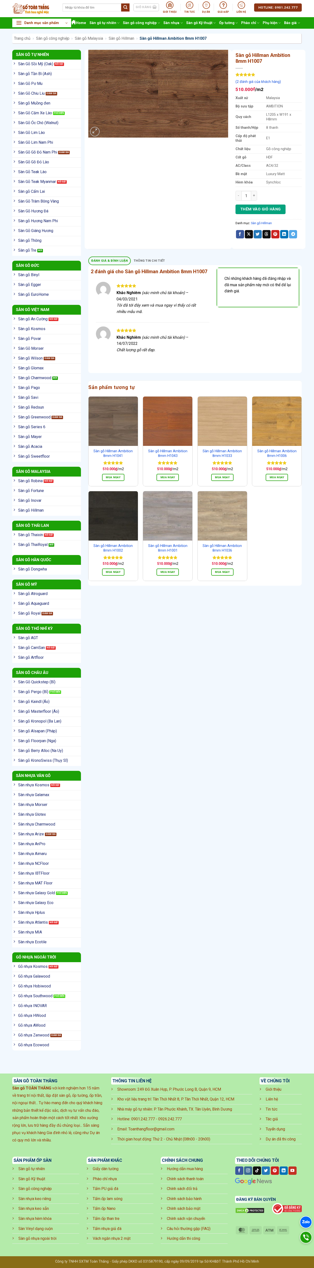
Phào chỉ (248, 23)
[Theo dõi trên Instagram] (248, 1170)
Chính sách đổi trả (182, 1188)
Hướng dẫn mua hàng (185, 1168)
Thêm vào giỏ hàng (260, 209)
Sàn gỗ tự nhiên (103, 23)
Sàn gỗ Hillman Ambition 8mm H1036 (222, 548)
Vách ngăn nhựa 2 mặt (112, 1238)
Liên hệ (272, 1099)
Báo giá (290, 23)
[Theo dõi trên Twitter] (266, 1170)
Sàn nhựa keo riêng (34, 1198)
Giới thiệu (273, 1089)
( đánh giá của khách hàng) (258, 82)
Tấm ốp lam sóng (107, 1198)
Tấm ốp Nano (104, 1208)
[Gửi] (125, 7)
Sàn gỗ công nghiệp (140, 23)
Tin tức (271, 1109)
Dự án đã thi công (281, 1139)
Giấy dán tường (105, 1168)
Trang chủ (22, 38)
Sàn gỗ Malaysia (89, 38)
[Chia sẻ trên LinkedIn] (284, 234)
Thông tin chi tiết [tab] (149, 260)
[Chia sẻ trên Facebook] (240, 234)
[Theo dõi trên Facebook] (239, 1170)
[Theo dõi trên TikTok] (257, 1170)
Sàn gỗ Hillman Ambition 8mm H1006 (277, 453)
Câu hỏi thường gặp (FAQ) (188, 1228)
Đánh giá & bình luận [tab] (109, 260)
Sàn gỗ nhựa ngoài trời (37, 1238)
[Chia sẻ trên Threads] (266, 234)
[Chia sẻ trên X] (249, 234)
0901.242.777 (143, 1119)
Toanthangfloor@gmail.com (151, 1129)
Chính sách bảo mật (183, 1208)
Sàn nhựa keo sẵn (33, 1208)
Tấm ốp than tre (106, 1218)
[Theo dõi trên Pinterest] (275, 1170)
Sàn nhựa (171, 23)
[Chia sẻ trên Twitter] (258, 234)
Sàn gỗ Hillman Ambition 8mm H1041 (113, 453)
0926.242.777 (170, 1119)
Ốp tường (227, 23)
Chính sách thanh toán (185, 1179)
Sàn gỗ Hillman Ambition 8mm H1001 (167, 548)
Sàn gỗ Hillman (121, 38)
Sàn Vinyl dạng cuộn (35, 1228)
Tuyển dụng (275, 1129)
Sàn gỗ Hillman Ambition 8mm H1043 (167, 453)
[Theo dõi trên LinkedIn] (284, 1170)
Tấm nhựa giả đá (107, 1228)
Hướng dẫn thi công (183, 1238)
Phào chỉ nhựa (105, 1179)
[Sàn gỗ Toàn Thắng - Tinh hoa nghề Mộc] (33, 8)
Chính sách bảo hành (184, 1198)
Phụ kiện (270, 23)
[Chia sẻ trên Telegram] (293, 234)
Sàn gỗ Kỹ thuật (199, 23)
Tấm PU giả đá (105, 1188)
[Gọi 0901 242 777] (306, 1237)
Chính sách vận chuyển (186, 1218)
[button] (41, 23)
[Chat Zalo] (306, 1222)
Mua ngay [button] (113, 477)
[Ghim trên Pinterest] (275, 234)
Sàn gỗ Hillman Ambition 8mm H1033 (222, 453)
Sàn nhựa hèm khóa (35, 1218)
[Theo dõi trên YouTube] (292, 1170)
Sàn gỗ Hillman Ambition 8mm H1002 (113, 548)
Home (81, 23)
